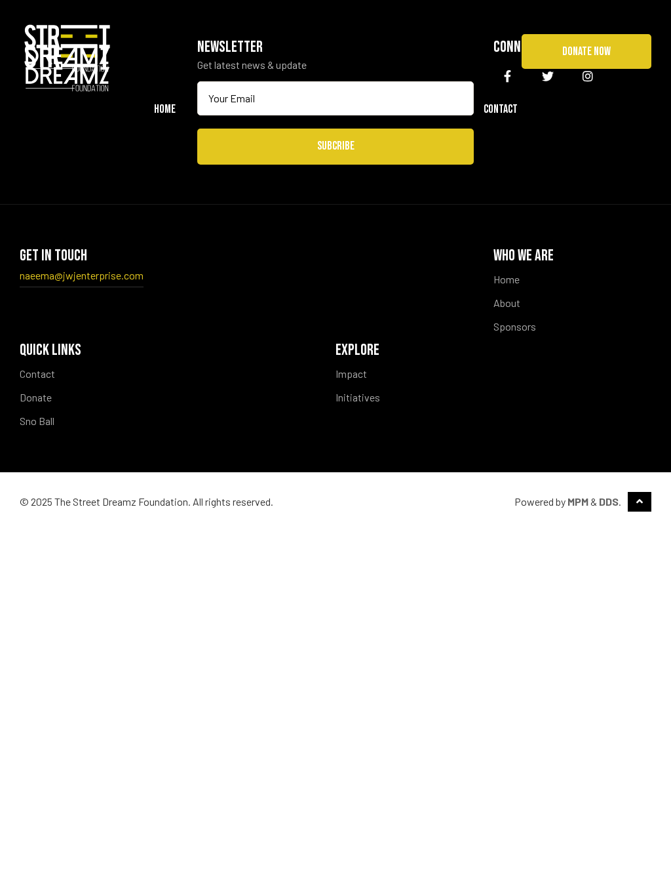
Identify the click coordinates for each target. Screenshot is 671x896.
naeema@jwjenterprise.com (82, 275)
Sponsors (369, 109)
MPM (577, 501)
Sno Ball (436, 109)
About (506, 302)
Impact (351, 373)
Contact (501, 109)
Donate (36, 397)
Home (165, 109)
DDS (609, 501)
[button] (586, 52)
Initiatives (358, 397)
